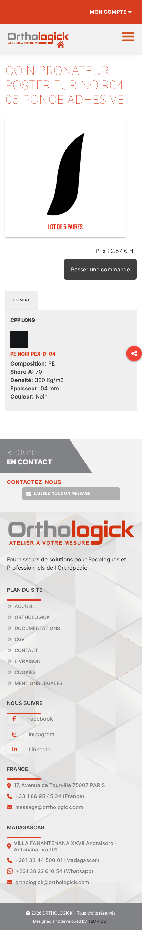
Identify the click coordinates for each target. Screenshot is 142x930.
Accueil (24, 606)
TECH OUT (98, 921)
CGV (19, 639)
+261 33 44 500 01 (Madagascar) (57, 860)
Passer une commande (100, 269)
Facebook (39, 718)
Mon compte (108, 12)
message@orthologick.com (49, 807)
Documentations (37, 628)
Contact (26, 650)
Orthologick (32, 617)
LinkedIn (38, 749)
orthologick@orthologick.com (52, 882)
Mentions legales (38, 683)
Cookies (25, 672)
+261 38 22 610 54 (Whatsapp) (54, 871)
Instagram (40, 734)
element (21, 300)
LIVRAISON (27, 661)
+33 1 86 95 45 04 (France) (49, 796)
